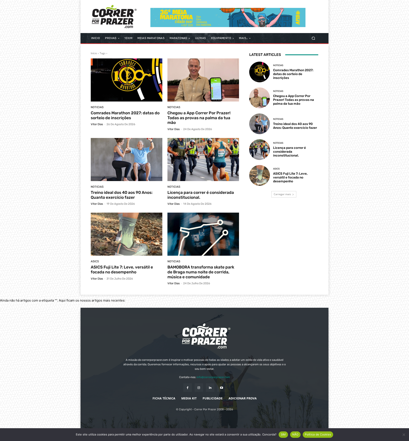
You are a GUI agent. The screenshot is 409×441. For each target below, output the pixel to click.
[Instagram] (199, 387)
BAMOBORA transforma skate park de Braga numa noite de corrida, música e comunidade (200, 272)
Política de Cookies (318, 434)
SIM (283, 434)
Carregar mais (282, 194)
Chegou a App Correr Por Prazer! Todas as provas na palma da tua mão (198, 117)
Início (94, 53)
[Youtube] (221, 387)
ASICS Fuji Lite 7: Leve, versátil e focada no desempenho (122, 269)
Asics (95, 261)
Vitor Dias (97, 124)
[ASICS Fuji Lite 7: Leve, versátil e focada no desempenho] (126, 234)
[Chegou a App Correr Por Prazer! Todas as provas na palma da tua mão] (203, 80)
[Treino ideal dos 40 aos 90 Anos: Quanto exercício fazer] (126, 159)
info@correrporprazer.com (213, 377)
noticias (97, 107)
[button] (313, 38)
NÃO (295, 434)
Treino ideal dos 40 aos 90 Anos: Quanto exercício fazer (122, 195)
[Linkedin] (210, 387)
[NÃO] (404, 434)
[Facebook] (187, 387)
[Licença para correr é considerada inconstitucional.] (203, 159)
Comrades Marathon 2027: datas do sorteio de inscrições (125, 115)
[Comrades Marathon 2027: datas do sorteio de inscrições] (126, 80)
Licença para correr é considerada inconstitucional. (200, 195)
